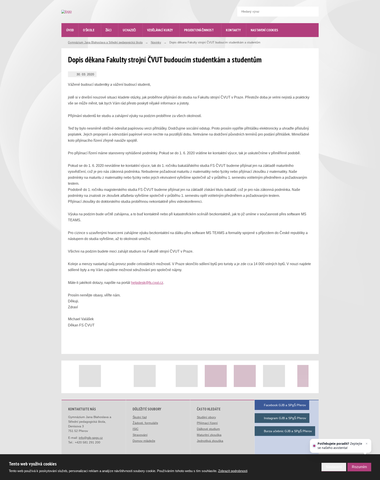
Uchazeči (129, 30)
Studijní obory (206, 417)
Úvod (70, 30)
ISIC (136, 429)
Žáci (108, 30)
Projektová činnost (199, 30)
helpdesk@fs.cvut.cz (147, 283)
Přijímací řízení (207, 423)
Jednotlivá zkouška (210, 441)
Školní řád (140, 417)
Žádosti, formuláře (145, 423)
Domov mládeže (144, 441)
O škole (88, 30)
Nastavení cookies (264, 30)
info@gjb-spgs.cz (91, 437)
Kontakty (233, 30)
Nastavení (334, 467)
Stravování (140, 435)
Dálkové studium (208, 429)
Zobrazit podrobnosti (232, 471)
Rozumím (359, 467)
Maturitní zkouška (209, 435)
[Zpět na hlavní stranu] (94, 11)
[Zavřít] (366, 444)
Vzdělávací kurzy (160, 30)
